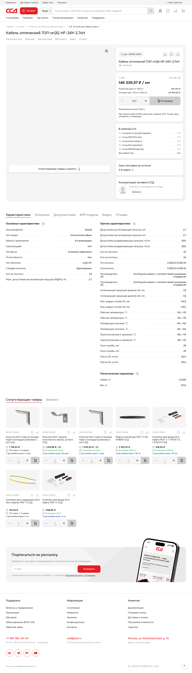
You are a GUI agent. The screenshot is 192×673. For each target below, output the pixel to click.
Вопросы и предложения (19, 607)
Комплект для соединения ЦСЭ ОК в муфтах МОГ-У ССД (22, 501)
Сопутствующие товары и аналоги (57, 168)
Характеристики (14, 39)
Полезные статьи (137, 612)
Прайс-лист (47, 2)
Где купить (42, 17)
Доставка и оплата (29, 2)
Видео (73, 39)
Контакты (62, 2)
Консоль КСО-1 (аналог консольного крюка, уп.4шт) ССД (57, 439)
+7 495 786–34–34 (17, 638)
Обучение (11, 617)
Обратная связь (14, 627)
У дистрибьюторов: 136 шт (128, 453)
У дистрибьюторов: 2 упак (91, 453)
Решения (28, 17)
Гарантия (133, 627)
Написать (136, 192)
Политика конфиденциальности (21, 666)
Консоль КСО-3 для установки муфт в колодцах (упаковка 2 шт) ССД (22, 439)
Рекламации (12, 612)
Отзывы (83, 39)
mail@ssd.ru (74, 638)
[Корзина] (183, 11)
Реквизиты (11, 2)
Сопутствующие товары (24, 400)
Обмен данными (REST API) (20, 622)
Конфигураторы (75, 622)
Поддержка (98, 17)
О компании (12, 17)
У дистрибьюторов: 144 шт (165, 453)
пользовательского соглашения (80, 575)
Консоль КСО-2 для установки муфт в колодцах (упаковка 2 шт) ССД (95, 439)
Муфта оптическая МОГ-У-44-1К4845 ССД (132, 438)
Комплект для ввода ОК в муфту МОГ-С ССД (56, 501)
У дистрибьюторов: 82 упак (55, 453)
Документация (45, 39)
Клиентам (82, 17)
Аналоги (52, 400)
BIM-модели (61, 39)
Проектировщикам (63, 17)
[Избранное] (168, 11)
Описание (30, 39)
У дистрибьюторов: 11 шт (54, 516)
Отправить (89, 568)
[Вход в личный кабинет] (160, 11)
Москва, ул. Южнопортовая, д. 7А (148, 638)
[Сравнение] (175, 11)
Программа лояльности (141, 622)
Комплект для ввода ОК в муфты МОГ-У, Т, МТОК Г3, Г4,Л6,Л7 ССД (166, 439)
